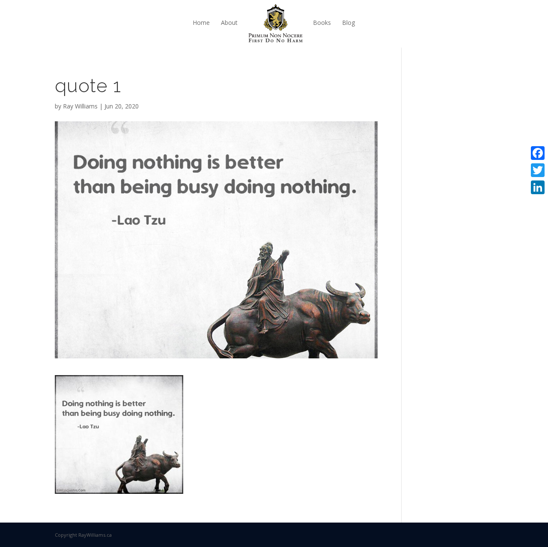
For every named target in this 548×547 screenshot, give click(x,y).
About (229, 22)
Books (322, 22)
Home (201, 22)
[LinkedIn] (537, 187)
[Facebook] (537, 153)
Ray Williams (80, 106)
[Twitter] (537, 170)
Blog (348, 22)
